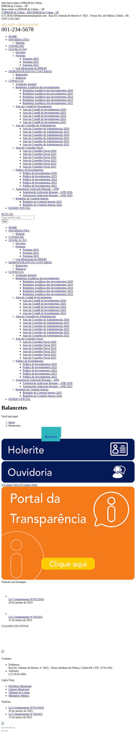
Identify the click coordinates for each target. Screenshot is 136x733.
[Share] (6, 727)
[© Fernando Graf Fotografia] (10, 644)
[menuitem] (12, 36)
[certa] (28, 644)
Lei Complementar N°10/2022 (25, 616)
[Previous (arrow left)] (2, 730)
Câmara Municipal (18, 689)
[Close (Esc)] (2, 727)
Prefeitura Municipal (19, 686)
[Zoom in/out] (13, 727)
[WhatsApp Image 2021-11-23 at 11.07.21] (46, 644)
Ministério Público (18, 695)
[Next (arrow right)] (6, 730)
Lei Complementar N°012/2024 (26, 599)
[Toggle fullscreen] (9, 727)
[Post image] (13, 596)
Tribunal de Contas (19, 692)
